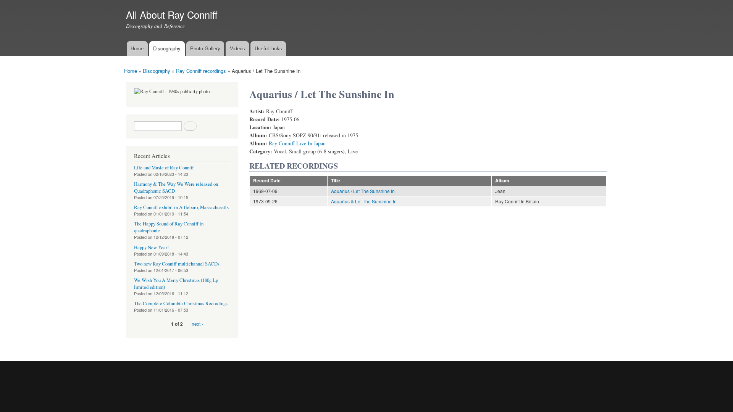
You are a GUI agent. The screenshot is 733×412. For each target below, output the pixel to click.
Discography (167, 48)
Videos (237, 48)
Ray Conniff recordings (201, 70)
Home (137, 48)
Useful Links (268, 48)
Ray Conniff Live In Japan (297, 143)
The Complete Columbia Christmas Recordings (181, 303)
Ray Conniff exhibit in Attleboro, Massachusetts (181, 207)
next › (197, 323)
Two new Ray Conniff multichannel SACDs (177, 264)
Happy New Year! (151, 247)
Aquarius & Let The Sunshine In (364, 201)
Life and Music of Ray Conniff (164, 167)
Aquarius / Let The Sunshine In (363, 191)
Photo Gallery (205, 48)
